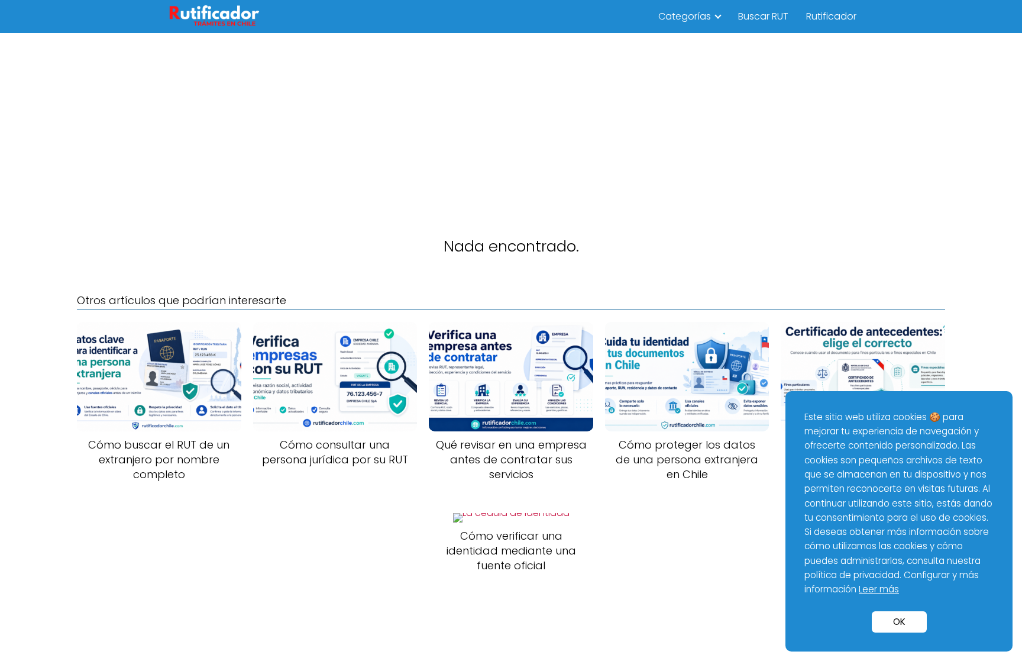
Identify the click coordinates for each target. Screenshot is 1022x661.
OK (899, 621)
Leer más (879, 589)
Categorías (684, 16)
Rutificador (831, 16)
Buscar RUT (763, 16)
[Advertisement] (511, 122)
